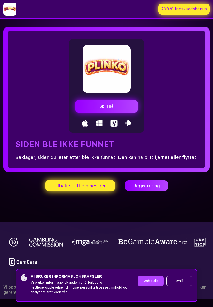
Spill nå (106, 106)
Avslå (179, 281)
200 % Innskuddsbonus (184, 9)
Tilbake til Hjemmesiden (80, 185)
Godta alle (151, 281)
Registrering (146, 185)
